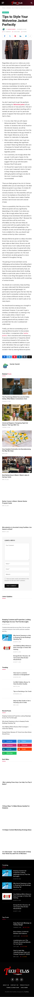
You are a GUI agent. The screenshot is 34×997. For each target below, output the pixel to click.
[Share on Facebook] (4, 36)
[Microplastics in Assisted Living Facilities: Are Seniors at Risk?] (17, 517)
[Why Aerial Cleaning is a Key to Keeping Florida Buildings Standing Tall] (7, 637)
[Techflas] (17, 3)
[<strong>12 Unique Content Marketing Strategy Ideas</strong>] (17, 819)
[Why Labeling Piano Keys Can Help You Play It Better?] (17, 772)
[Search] (31, 3)
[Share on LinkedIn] (20, 36)
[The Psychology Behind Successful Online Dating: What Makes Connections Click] (17, 386)
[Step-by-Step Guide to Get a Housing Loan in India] (7, 703)
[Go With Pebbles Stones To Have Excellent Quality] (7, 684)
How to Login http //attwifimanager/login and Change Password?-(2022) (21, 952)
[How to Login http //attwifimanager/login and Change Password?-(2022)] (7, 952)
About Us (6, 985)
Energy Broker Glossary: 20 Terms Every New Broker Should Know (21, 657)
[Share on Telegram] (25, 36)
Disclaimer (24, 987)
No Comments (7, 31)
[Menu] (3, 3)
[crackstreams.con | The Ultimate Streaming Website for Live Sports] (7, 942)
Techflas (26, 991)
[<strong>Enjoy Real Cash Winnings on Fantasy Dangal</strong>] (7, 925)
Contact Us (14, 985)
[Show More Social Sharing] (30, 36)
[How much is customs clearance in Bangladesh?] (7, 675)
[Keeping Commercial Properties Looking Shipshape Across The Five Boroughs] (17, 609)
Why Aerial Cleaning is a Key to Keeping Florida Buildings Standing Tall (22, 637)
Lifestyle (8, 8)
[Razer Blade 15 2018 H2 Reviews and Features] (7, 934)
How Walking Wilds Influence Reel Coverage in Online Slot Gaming (22, 647)
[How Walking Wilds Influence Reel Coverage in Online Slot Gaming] (7, 648)
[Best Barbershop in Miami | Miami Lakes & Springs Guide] (17, 464)
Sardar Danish (11, 29)
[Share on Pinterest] (15, 36)
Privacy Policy (24, 985)
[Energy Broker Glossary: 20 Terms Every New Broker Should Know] (7, 658)
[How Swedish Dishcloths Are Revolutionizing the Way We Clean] (17, 438)
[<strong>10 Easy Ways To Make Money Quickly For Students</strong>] (17, 795)
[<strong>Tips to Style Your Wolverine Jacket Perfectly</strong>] (17, 49)
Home (3, 8)
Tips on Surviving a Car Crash (22, 691)
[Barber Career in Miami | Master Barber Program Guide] (17, 491)
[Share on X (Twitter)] (9, 36)
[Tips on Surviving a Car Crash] (7, 693)
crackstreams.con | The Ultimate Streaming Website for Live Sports (22, 942)
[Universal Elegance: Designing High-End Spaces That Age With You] (17, 412)
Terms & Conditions (12, 987)
